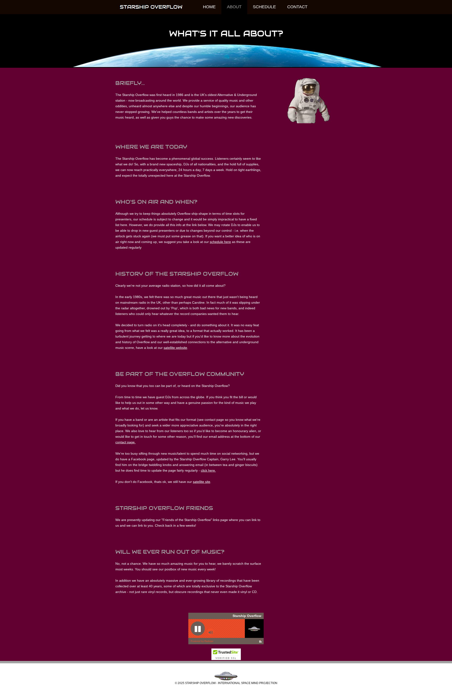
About (234, 6)
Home (209, 6)
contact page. (125, 442)
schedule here (220, 242)
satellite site (201, 482)
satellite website (175, 348)
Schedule (264, 6)
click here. (208, 470)
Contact (297, 6)
